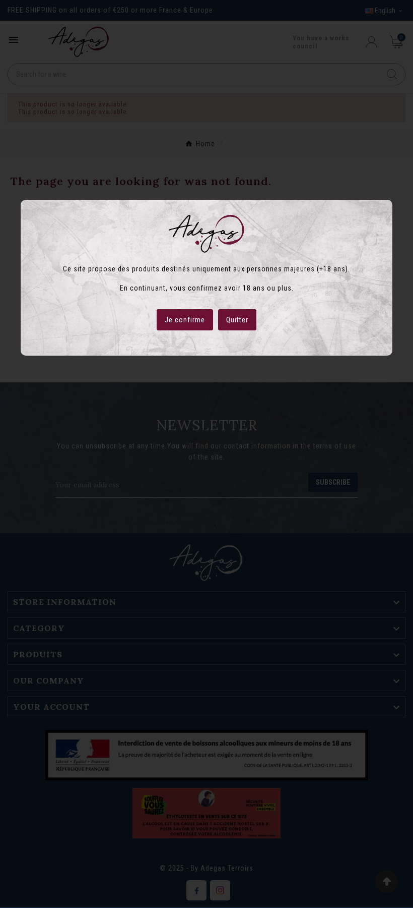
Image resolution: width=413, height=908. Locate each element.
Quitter (237, 320)
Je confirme (185, 320)
